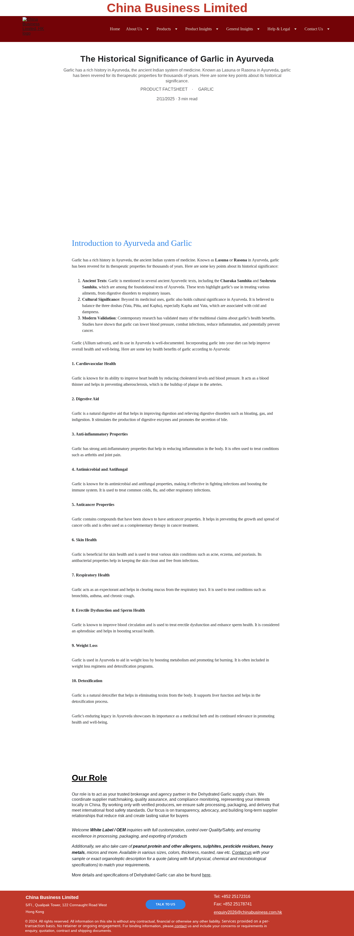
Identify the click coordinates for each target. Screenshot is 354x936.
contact (180, 926)
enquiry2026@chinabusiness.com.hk (248, 912)
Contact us (242, 852)
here (206, 875)
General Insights (239, 29)
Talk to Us (165, 904)
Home (115, 29)
